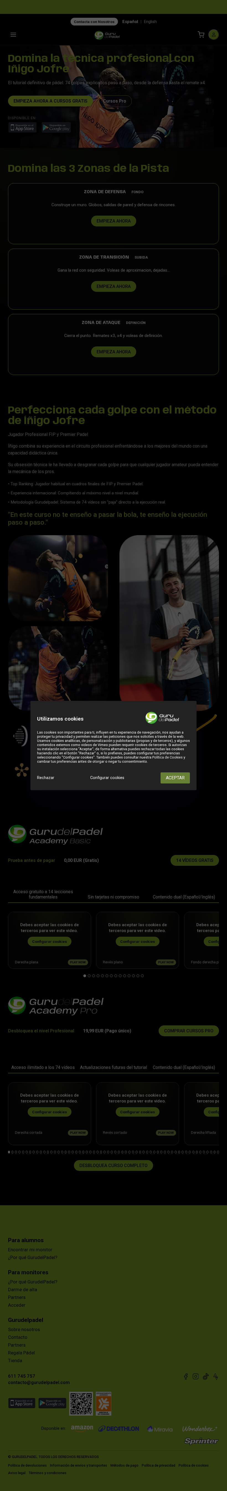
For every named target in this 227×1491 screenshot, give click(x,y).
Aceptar (175, 777)
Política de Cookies (167, 757)
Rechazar (45, 777)
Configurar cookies (107, 777)
